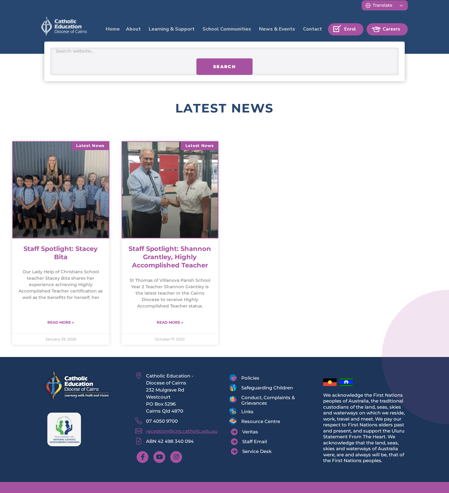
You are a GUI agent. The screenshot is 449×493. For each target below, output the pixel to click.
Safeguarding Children (267, 397)
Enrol (350, 29)
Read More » (60, 331)
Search (224, 76)
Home (113, 29)
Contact (312, 29)
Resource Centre (260, 430)
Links (247, 421)
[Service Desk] (251, 460)
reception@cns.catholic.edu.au (181, 440)
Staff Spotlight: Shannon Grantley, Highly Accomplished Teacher (170, 266)
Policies (250, 387)
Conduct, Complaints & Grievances (268, 409)
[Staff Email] (249, 450)
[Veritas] (244, 441)
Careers (391, 29)
